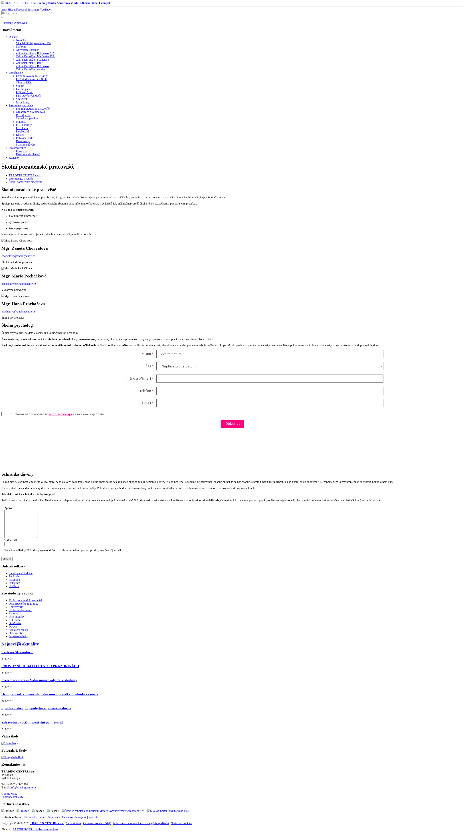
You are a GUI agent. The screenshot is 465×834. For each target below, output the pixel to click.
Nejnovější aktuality (20, 644)
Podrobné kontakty (12, 796)
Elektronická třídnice (34, 817)
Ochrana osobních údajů (97, 823)
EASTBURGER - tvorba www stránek (35, 829)
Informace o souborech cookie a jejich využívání (141, 823)
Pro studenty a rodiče (21, 178)
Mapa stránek (73, 823)
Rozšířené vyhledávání (14, 22)
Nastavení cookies (181, 823)
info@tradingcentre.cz (23, 787)
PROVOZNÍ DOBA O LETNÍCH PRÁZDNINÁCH (40, 666)
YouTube (93, 817)
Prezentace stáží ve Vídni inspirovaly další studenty (39, 680)
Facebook (67, 817)
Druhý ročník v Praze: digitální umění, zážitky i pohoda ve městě (49, 694)
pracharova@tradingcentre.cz (18, 311)
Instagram (80, 817)
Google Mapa (9, 793)
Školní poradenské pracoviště (25, 181)
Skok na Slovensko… (17, 652)
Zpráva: (8, 508)
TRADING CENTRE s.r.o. (25, 175)
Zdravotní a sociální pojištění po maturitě (32, 722)
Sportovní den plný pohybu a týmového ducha (36, 708)
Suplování (54, 817)
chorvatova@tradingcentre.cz (18, 255)
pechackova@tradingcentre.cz (18, 283)
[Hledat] (2, 17)
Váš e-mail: (10, 540)
